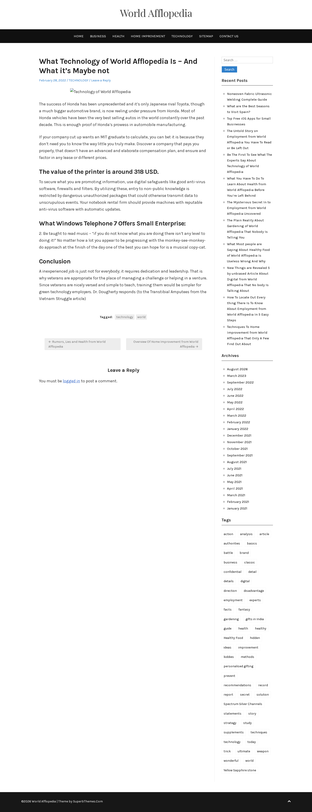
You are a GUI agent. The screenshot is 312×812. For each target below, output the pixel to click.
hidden (255, 638)
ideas (227, 647)
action (228, 534)
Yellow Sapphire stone (240, 770)
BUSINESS (98, 36)
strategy (230, 723)
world (141, 317)
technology (124, 317)
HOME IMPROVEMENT (148, 36)
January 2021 (237, 508)
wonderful (231, 761)
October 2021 (237, 449)
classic (249, 562)
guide (227, 628)
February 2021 (238, 502)
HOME (79, 36)
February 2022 (238, 422)
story (252, 714)
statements (232, 714)
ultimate (244, 751)
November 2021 (239, 442)
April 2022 (235, 409)
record (263, 685)
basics (252, 543)
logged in (71, 380)
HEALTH (118, 36)
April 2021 (235, 488)
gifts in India (255, 619)
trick (227, 751)
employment (233, 600)
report (228, 695)
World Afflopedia (156, 13)
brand (244, 553)
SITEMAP (206, 36)
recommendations (237, 685)
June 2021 (235, 475)
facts (228, 609)
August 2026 (237, 369)
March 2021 (236, 495)
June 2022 (235, 396)
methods (247, 657)
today (251, 742)
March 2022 (236, 415)
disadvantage (254, 591)
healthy (260, 628)
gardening (231, 619)
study (247, 723)
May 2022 (235, 402)
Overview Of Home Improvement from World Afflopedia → (165, 344)
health (243, 628)
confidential (232, 572)
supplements (234, 732)
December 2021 (239, 435)
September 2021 (240, 455)
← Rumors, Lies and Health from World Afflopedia (77, 344)
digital (245, 581)
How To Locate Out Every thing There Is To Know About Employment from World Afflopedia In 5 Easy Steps (248, 308)
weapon (263, 751)
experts (255, 600)
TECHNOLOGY (182, 36)
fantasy (244, 609)
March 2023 (236, 376)
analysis (246, 534)
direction (230, 591)
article (264, 534)
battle (228, 553)
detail (252, 572)
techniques (259, 732)
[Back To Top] (289, 801)
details (229, 581)
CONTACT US (228, 36)
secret (245, 695)
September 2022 (240, 382)
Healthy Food (233, 638)
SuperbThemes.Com (88, 801)
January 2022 (237, 429)
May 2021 (234, 482)
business (230, 562)
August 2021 (237, 462)
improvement (248, 647)
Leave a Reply (101, 80)
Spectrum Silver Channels (243, 704)
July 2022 (234, 389)
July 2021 (234, 468)
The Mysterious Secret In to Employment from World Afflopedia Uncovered (249, 208)
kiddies (229, 657)
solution (262, 695)
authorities (232, 543)
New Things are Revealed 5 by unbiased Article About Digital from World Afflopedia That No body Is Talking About (248, 279)
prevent (229, 676)
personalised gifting (238, 666)
